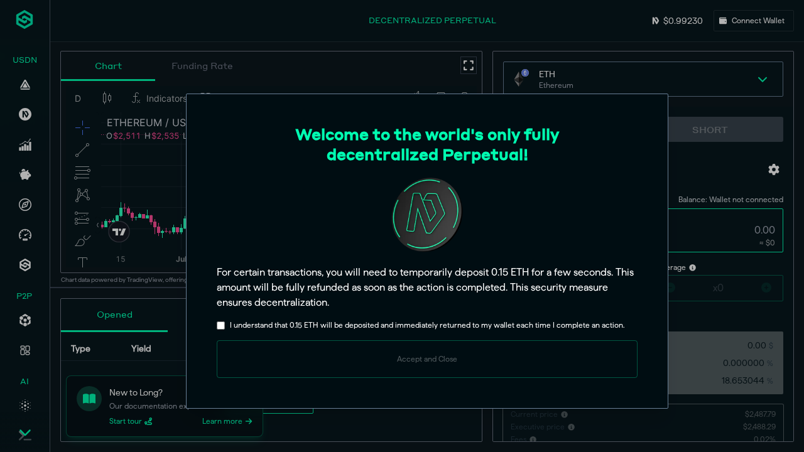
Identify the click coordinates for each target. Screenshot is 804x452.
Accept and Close (427, 359)
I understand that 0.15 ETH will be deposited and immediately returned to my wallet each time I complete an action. (427, 325)
